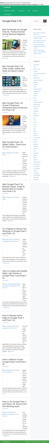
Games (35, 100)
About (39, 441)
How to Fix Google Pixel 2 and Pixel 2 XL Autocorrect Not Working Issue (14, 403)
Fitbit (34, 97)
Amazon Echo (36, 69)
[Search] (45, 21)
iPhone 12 (35, 135)
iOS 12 (35, 122)
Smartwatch (36, 166)
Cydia (34, 86)
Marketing (35, 153)
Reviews (35, 159)
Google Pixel (36, 106)
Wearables (21, 10)
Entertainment (36, 91)
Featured (35, 93)
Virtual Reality (36, 175)
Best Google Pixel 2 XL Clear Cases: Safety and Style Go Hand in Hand (13, 68)
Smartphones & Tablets (9, 10)
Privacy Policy (34, 441)
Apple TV (35, 75)
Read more (5, 58)
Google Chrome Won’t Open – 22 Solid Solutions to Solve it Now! (39, 52)
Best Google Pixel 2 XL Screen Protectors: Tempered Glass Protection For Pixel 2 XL (14, 106)
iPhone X (35, 142)
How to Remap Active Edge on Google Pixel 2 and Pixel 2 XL (13, 317)
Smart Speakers (7, 14)
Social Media (36, 168)
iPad (34, 128)
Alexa (34, 67)
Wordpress (36, 179)
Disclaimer (27, 441)
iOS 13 (35, 124)
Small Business (37, 162)
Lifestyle (35, 148)
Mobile (35, 155)
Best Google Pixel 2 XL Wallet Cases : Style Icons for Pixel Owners (14, 144)
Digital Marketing (37, 89)
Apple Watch (36, 78)
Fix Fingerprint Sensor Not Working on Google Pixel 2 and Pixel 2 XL (14, 231)
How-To (35, 113)
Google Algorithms (37, 102)
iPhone (35, 131)
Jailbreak (35, 146)
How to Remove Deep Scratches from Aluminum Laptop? (39, 46)
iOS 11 (34, 120)
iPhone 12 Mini (36, 137)
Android (35, 71)
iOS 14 (35, 126)
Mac (29, 10)
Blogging (35, 82)
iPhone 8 (35, 139)
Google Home (36, 104)
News (34, 157)
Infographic (36, 115)
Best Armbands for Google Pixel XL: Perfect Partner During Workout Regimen (14, 31)
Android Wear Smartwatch (39, 73)
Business (35, 84)
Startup (35, 170)
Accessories (35, 10)
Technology (36, 173)
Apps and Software (38, 80)
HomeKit (35, 109)
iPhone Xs (35, 144)
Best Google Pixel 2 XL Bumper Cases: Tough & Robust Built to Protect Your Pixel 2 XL (13, 187)
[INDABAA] (6, 7)
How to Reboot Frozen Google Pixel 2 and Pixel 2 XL (14, 361)
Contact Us (44, 441)
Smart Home (36, 164)
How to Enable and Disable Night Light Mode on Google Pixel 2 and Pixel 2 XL (14, 274)
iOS (34, 117)
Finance (35, 95)
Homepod (35, 111)
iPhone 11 (35, 133)
